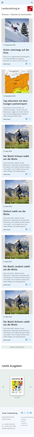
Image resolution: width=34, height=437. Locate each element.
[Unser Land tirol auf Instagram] (28, 413)
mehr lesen (6, 64)
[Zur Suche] (32, 2)
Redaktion (23, 419)
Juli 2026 (17, 398)
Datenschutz (24, 425)
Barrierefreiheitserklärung (27, 417)
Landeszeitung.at (10, 8)
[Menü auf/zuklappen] (2, 2)
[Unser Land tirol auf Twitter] (25, 413)
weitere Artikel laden (17, 347)
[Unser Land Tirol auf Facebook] (22, 413)
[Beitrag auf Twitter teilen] (30, 64)
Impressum (24, 423)
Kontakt (23, 421)
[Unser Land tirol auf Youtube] (31, 413)
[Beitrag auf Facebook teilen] (26, 64)
